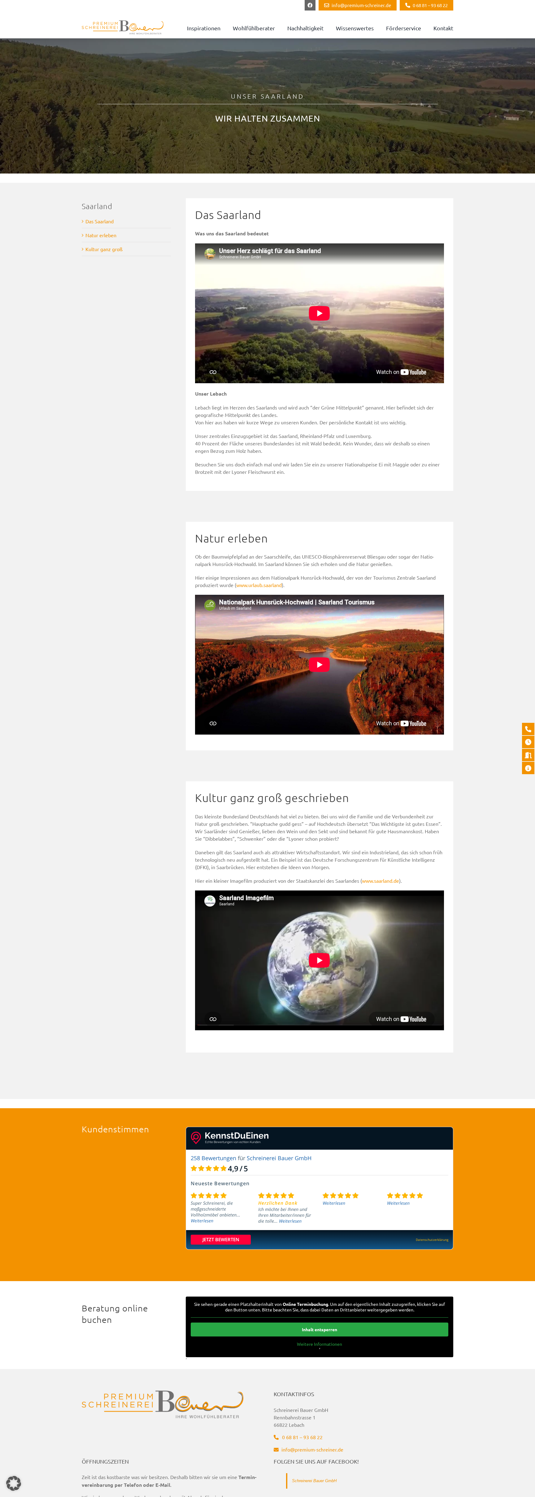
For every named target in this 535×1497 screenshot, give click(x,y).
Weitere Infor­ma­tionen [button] (319, 1344)
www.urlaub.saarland (259, 585)
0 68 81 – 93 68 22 (302, 1437)
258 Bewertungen (213, 1158)
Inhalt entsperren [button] (319, 1329)
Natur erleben (100, 235)
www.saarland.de (380, 880)
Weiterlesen (202, 1221)
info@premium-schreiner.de (311, 1449)
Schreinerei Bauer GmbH (314, 1480)
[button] (13, 1483)
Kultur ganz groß (104, 249)
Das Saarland (99, 221)
